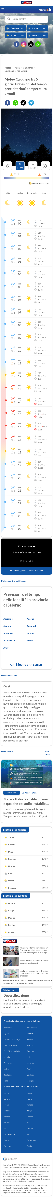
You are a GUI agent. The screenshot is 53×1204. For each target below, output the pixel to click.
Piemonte (8, 1027)
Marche (30, 1045)
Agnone (7, 626)
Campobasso (9, 1134)
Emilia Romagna (10, 1045)
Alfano (30, 633)
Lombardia (31, 1033)
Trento (6, 1105)
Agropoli (31, 626)
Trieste (7, 1110)
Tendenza (11, 793)
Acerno (30, 618)
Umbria (7, 1057)
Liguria (6, 1033)
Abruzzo (30, 1063)
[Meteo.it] (45, 9)
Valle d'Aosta (32, 1027)
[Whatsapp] (15, 103)
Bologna (30, 1110)
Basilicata (8, 1075)
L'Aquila (30, 1128)
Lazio (29, 1057)
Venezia (30, 1105)
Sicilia (6, 1081)
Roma (29, 1122)
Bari (28, 1134)
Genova (7, 1099)
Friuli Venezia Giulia (12, 1051)
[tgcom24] (26, 3)
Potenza (7, 1140)
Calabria (30, 1075)
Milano (29, 1099)
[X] (31, 44)
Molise (6, 1069)
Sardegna (30, 1081)
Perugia (7, 1122)
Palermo (7, 1146)
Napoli (6, 1128)
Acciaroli (8, 618)
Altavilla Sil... (10, 640)
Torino (6, 1093)
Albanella (8, 633)
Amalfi (30, 640)
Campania (8, 1063)
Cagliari (30, 1146)
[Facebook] (17, 44)
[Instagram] (24, 44)
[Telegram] (31, 103)
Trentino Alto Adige (12, 1039)
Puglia (29, 1069)
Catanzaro (31, 1140)
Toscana (30, 1051)
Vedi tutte (47, 752)
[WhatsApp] (38, 44)
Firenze (30, 1116)
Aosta (29, 1093)
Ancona (7, 1116)
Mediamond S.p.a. (24, 1185)
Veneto (30, 1039)
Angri (6, 647)
